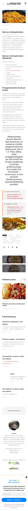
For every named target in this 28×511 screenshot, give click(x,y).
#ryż (18, 242)
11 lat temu (4, 366)
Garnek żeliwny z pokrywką (14, 210)
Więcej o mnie (14, 452)
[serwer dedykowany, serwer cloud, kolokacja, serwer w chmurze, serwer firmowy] (14, 463)
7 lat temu (4, 396)
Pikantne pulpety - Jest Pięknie (13, 339)
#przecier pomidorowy (8, 242)
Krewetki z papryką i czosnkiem (15, 198)
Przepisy (5, 29)
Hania (12, 374)
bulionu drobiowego (14, 70)
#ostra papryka (13, 239)
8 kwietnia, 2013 (12, 308)
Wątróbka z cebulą (15, 269)
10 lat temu (12, 381)
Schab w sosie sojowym (13, 196)
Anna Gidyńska (5, 34)
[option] (14, 295)
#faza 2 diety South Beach (16, 237)
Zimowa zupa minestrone (14, 260)
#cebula (17, 235)
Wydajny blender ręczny (13, 207)
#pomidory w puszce (16, 240)
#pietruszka (6, 240)
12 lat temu (4, 331)
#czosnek (6, 237)
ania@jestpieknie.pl (14, 450)
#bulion (11, 235)
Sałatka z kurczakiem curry (14, 194)
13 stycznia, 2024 (12, 34)
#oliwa (5, 239)
